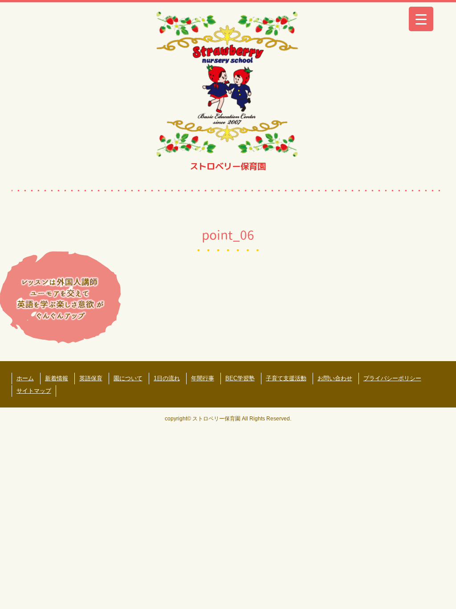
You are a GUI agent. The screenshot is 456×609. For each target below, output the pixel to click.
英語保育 (90, 378)
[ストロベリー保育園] (227, 83)
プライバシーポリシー (392, 378)
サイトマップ (33, 390)
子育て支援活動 (286, 378)
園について (128, 378)
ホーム (25, 378)
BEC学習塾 (240, 378)
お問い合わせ (335, 378)
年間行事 (202, 378)
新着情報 (56, 378)
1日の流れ (167, 378)
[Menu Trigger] (421, 19)
